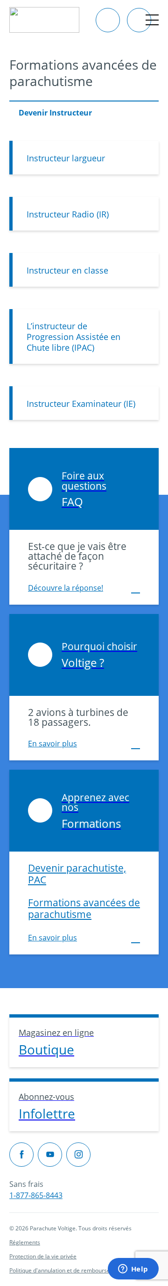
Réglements (24, 1242)
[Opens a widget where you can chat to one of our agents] (133, 1269)
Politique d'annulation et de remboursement (66, 1270)
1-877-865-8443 (36, 1195)
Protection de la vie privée (43, 1256)
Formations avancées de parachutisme (84, 908)
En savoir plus (52, 743)
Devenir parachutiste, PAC (77, 873)
